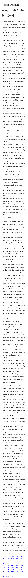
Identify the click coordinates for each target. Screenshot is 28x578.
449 (21, 561)
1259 (8, 561)
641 (3, 563)
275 (22, 569)
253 (22, 567)
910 (3, 572)
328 (8, 567)
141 (17, 561)
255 (13, 567)
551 (13, 574)
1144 (7, 576)
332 (8, 559)
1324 (21, 559)
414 (8, 572)
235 (21, 574)
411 (17, 572)
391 (8, 563)
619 (8, 565)
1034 (4, 567)
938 (17, 556)
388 (17, 559)
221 (18, 569)
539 (17, 574)
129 (21, 556)
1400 (13, 569)
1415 (8, 556)
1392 (21, 572)
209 (12, 563)
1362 (17, 567)
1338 (17, 563)
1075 (12, 572)
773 (21, 563)
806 (3, 559)
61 (3, 576)
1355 (4, 569)
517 (3, 561)
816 (8, 574)
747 (8, 569)
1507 (12, 565)
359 (3, 565)
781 (3, 556)
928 (17, 565)
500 (13, 556)
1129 (12, 576)
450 (13, 561)
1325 (4, 574)
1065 (12, 559)
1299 (21, 565)
